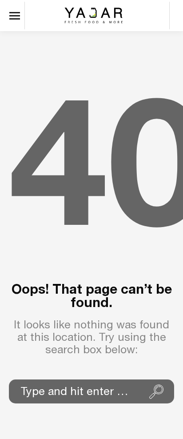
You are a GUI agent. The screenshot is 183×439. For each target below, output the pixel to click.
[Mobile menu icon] (17, 15)
